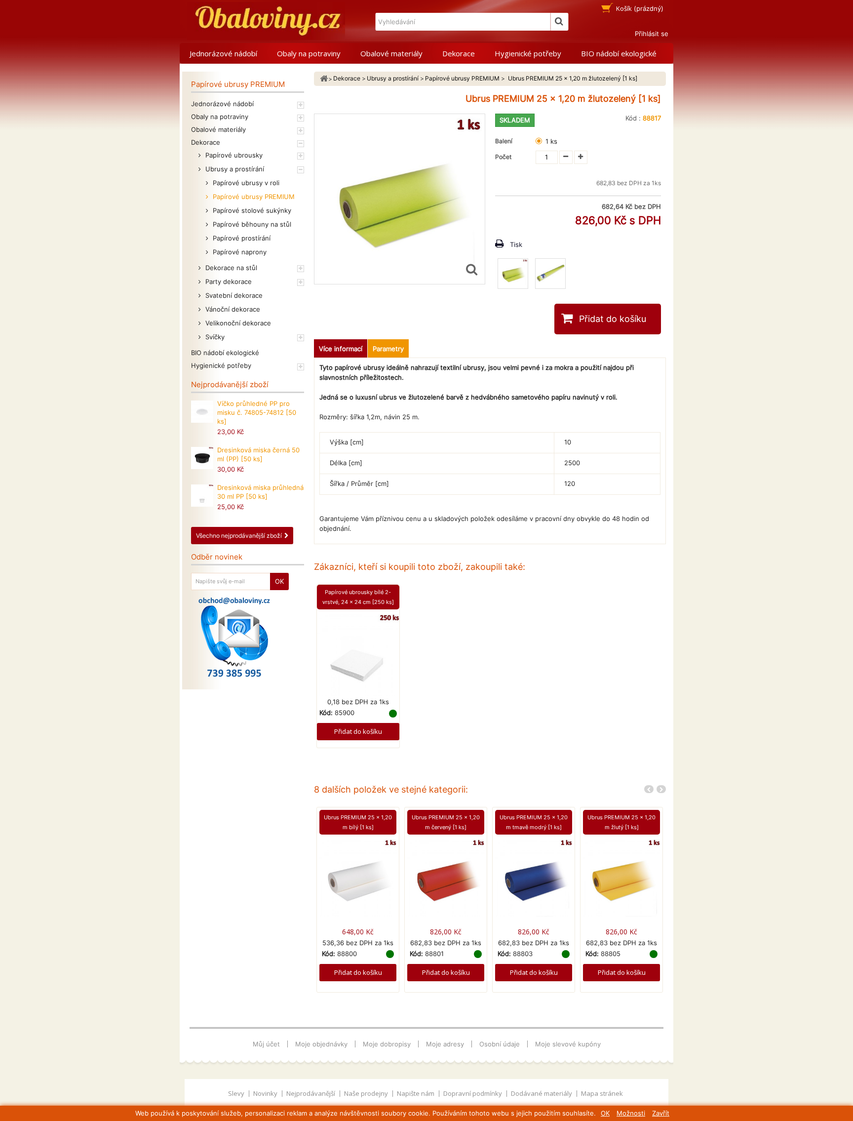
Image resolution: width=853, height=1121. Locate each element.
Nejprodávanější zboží (230, 384)
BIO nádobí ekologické (619, 53)
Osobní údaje (499, 1044)
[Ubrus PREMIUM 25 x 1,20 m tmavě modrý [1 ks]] (533, 877)
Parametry (388, 349)
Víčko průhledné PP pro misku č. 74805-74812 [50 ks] (256, 412)
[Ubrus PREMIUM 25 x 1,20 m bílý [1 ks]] (357, 877)
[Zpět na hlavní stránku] (323, 79)
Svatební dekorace (233, 295)
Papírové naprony (239, 252)
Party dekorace (227, 281)
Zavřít (660, 1113)
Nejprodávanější (311, 1093)
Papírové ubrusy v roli (245, 183)
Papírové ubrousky (233, 155)
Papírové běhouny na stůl (251, 224)
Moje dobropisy (387, 1044)
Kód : (633, 118)
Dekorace (458, 53)
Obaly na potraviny (309, 53)
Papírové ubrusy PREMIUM (253, 196)
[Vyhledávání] (559, 22)
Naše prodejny (366, 1093)
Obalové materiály (391, 53)
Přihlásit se (651, 34)
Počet (503, 156)
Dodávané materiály (542, 1093)
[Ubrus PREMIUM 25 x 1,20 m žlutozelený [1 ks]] (513, 273)
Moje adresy (445, 1044)
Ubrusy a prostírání (233, 169)
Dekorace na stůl (230, 268)
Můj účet (266, 1044)
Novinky (266, 1093)
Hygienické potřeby (528, 53)
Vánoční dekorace (231, 309)
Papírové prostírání (241, 238)
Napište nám (416, 1093)
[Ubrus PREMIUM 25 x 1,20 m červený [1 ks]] (445, 877)
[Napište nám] (234, 637)
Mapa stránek (602, 1093)
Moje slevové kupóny (568, 1044)
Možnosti (631, 1113)
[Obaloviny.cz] (266, 21)
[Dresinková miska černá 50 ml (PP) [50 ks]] (202, 458)
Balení (505, 141)
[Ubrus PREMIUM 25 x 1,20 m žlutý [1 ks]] (621, 877)
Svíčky (214, 337)
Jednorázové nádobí (223, 53)
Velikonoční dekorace (237, 323)
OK (605, 1113)
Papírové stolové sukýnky (251, 210)
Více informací (340, 349)
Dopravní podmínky (473, 1093)
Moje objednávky (321, 1044)
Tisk (516, 244)
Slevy (237, 1093)
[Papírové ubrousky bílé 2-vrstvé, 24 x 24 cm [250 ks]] (358, 655)
